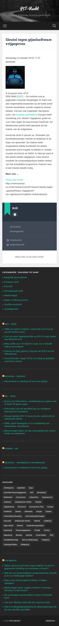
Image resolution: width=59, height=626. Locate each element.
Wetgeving (25, 545)
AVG (31, 493)
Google (39, 512)
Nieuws (20, 526)
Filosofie (8, 286)
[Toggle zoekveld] (54, 26)
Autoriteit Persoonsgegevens (15, 493)
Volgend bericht (17, 245)
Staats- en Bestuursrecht (16, 300)
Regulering (8, 535)
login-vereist (8, 526)
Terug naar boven (14, 179)
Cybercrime (33, 497)
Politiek (37, 530)
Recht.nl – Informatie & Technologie (25, 462)
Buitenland (8, 497)
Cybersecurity (47, 497)
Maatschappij (10, 295)
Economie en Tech (37, 507)
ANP (20, 96)
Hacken (48, 512)
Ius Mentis (10, 560)
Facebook (7, 512)
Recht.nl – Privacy (15, 376)
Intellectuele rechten (22, 521)
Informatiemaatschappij (34, 516)
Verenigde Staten (10, 545)
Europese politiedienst (26, 114)
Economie (22, 507)
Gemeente (28, 512)
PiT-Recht (29, 8)
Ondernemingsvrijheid (35, 526)
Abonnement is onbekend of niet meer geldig (25, 381)
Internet (37, 521)
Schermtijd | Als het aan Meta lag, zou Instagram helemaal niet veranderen (27, 410)
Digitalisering (9, 507)
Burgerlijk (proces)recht (15, 277)
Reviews (19, 535)
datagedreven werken (23, 502)
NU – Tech (10, 396)
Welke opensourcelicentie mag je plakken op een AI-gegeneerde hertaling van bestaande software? (29, 567)
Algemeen (21, 488)
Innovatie (7, 521)
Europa (50, 507)
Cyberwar (7, 502)
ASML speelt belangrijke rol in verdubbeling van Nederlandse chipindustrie (26, 424)
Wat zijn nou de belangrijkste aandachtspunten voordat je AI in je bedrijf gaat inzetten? (30, 574)
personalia (8, 530)
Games (18, 512)
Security (29, 535)
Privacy (47, 530)
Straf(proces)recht (13, 304)
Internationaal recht (13, 291)
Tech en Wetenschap (30, 540)
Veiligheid (45, 540)
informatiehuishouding (13, 516)
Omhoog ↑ (51, 621)
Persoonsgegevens (23, 530)
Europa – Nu (11, 448)
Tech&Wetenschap (11, 540)
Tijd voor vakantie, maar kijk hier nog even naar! (27, 602)
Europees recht (11, 282)
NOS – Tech (10, 324)
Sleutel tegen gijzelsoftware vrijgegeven (29, 41)
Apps (31, 488)
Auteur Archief (14, 214)
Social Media (41, 535)
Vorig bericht (16, 240)
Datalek (38, 502)
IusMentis (47, 521)
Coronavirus (20, 497)
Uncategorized (16, 231)
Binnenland (41, 493)
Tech (51, 535)
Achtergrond (8, 488)
